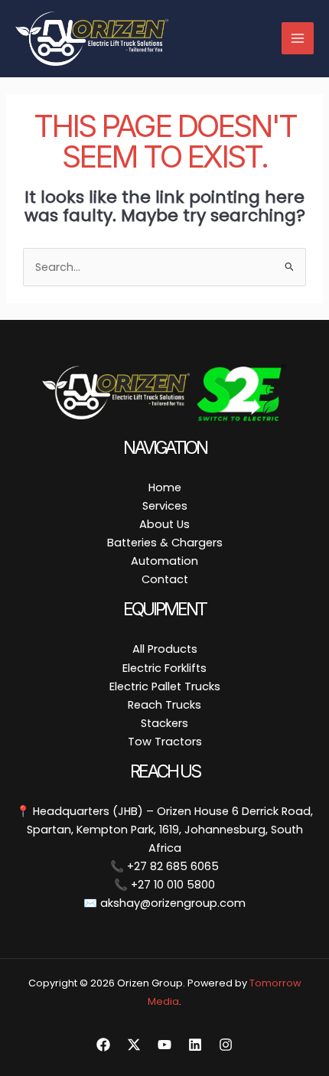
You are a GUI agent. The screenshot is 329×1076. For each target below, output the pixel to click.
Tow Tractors (165, 741)
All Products (164, 649)
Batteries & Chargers (165, 542)
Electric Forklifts (164, 668)
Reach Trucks (164, 704)
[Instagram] (226, 1045)
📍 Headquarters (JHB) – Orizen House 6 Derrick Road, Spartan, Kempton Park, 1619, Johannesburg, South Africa (164, 830)
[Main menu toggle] (298, 38)
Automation (164, 561)
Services (164, 506)
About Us (164, 524)
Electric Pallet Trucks (164, 686)
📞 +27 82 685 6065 (164, 866)
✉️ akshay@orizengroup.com (164, 903)
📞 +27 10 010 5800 (164, 884)
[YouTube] (164, 1045)
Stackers (164, 723)
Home (164, 487)
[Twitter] (134, 1045)
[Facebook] (103, 1045)
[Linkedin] (195, 1045)
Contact (165, 579)
